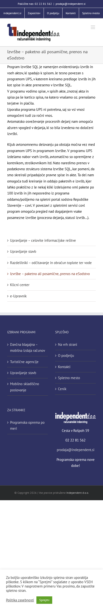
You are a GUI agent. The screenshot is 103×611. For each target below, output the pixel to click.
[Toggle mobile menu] (93, 27)
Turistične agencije (24, 361)
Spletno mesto (69, 378)
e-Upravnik (18, 296)
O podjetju (66, 355)
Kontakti (64, 366)
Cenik (62, 389)
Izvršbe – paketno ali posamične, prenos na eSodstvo (50, 273)
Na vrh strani (67, 344)
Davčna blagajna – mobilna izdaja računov (27, 347)
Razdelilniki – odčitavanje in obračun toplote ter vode (51, 262)
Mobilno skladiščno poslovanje (24, 387)
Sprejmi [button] (44, 600)
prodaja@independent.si (71, 4)
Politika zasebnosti (20, 600)
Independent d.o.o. (77, 492)
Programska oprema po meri (27, 425)
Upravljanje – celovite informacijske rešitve (43, 240)
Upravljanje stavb (23, 251)
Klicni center (19, 284)
